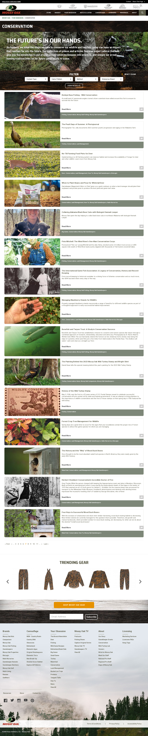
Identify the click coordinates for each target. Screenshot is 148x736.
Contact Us (37, 693)
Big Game (65, 232)
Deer (63, 173)
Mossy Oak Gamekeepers (98, 114)
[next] (138, 581)
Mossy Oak (6, 18)
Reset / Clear (130, 74)
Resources (7, 693)
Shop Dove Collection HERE (11, 1)
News (78, 381)
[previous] (9, 581)
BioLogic (114, 173)
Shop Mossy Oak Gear (74, 605)
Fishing (64, 114)
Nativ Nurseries (112, 202)
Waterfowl (65, 470)
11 (37, 544)
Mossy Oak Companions (88, 381)
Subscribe (91, 616)
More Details (23, 584)
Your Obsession (17, 18)
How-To (90, 173)
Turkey (64, 144)
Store (22, 693)
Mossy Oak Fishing (83, 114)
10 (34, 544)
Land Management (82, 144)
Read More (66, 109)
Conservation (71, 114)
